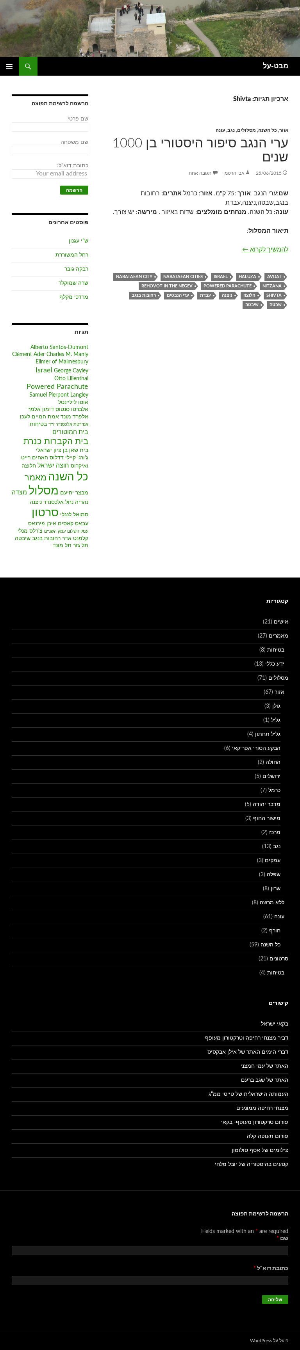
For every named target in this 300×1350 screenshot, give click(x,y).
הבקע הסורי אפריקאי (256, 748)
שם (282, 1238)
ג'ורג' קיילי (76, 458)
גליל (275, 720)
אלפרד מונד (74, 417)
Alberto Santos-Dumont (59, 347)
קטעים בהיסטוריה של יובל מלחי (251, 1164)
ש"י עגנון (78, 241)
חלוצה (249, 295)
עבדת (205, 295)
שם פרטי (78, 119)
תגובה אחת (200, 173)
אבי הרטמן (234, 173)
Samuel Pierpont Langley (58, 395)
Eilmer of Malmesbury (62, 362)
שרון (275, 888)
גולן (276, 706)
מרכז (274, 832)
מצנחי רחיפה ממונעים (262, 1108)
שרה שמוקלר (73, 283)
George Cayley (71, 371)
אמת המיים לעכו (39, 417)
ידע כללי (274, 664)
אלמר (34, 409)
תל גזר (80, 545)
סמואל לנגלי (74, 514)
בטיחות (38, 424)
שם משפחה (74, 142)
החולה (273, 762)
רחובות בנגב (144, 295)
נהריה (81, 502)
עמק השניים (55, 531)
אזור (283, 130)
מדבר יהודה (266, 804)
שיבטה (252, 305)
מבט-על (275, 66)
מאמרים (278, 636)
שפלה (273, 874)
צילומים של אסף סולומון (260, 1150)
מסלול (44, 491)
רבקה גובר (76, 269)
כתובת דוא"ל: (72, 165)
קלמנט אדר (75, 538)
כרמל (274, 790)
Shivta (274, 295)
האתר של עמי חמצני (264, 1066)
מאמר (35, 478)
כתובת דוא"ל (271, 1268)
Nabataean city (134, 277)
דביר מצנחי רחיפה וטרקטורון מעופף (246, 1038)
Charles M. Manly (67, 354)
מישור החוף (266, 818)
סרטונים (279, 959)
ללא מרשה (272, 902)
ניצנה (227, 295)
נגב (231, 130)
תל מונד (62, 545)
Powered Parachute (228, 286)
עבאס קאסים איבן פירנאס (58, 523)
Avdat (274, 277)
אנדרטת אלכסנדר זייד (68, 424)
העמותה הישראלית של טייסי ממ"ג (248, 1094)
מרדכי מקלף (73, 297)
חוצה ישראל (53, 465)
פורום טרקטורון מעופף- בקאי (254, 1122)
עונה (220, 130)
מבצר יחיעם (74, 493)
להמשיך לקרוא (265, 249)
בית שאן (78, 450)
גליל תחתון (267, 734)
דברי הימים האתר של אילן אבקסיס (247, 1052)
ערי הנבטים (178, 295)
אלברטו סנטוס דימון (65, 409)
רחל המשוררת (71, 255)
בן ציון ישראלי (52, 450)
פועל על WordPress (269, 1340)
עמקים (272, 860)
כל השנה (267, 130)
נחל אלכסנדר (58, 502)
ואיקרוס (79, 466)
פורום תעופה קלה (267, 1136)
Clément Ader (28, 354)
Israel (221, 277)
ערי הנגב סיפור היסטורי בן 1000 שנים (200, 150)
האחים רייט (34, 458)
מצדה (19, 492)
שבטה (276, 305)
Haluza (247, 277)
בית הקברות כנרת (55, 442)
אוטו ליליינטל (73, 402)
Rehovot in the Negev (167, 286)
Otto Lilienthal (71, 378)
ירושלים (271, 776)
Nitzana (272, 286)
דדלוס (57, 458)
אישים (281, 622)
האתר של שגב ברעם (264, 1080)
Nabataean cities (183, 277)
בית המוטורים (70, 432)
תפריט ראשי (9, 66)
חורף (274, 931)
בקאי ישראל (274, 1024)
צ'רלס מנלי (30, 531)
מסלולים (246, 130)
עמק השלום (77, 531)
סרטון (45, 513)
